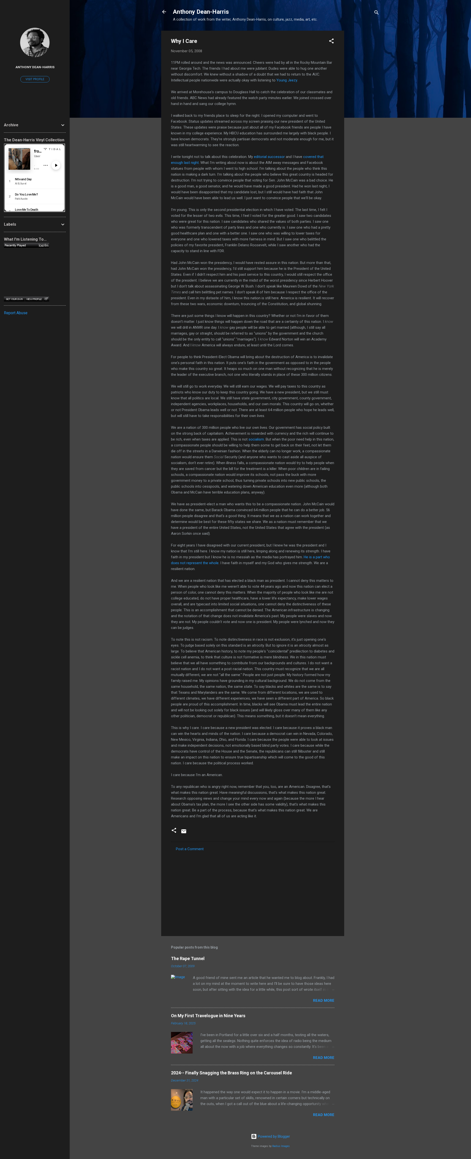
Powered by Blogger (273, 1136)
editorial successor (269, 157)
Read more (323, 1000)
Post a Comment (190, 849)
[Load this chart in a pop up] (46, 299)
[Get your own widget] (14, 299)
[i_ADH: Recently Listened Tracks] (26, 245)
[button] (331, 42)
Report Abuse (15, 313)
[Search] (376, 13)
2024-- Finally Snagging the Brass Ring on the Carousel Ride (231, 1072)
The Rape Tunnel (188, 958)
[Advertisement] (363, 104)
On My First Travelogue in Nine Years (208, 1015)
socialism (256, 439)
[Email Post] (184, 833)
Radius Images (281, 1146)
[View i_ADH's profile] (34, 299)
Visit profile (35, 79)
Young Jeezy (286, 80)
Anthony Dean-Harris (201, 11)
